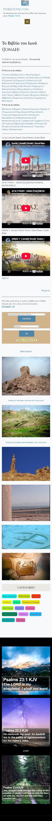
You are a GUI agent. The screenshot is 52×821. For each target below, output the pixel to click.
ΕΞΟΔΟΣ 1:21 (8, 306)
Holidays (23, 614)
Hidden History (9, 614)
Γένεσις (6, 74)
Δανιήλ (34, 92)
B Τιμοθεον (37, 120)
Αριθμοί (35, 74)
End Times (8, 608)
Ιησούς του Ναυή (26, 77)
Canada (36, 596)
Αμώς (10, 94)
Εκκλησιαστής (9, 89)
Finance (19, 608)
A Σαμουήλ (7, 80)
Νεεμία (6, 86)
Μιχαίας (34, 94)
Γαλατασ (6, 114)
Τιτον (46, 120)
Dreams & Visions (31, 602)
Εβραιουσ (19, 123)
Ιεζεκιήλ (25, 92)
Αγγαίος (29, 97)
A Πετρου (39, 123)
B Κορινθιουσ (35, 111)
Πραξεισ (45, 109)
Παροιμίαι (38, 86)
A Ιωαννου (15, 126)
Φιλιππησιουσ (31, 114)
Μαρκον (17, 109)
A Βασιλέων (33, 80)
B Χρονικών (32, 83)
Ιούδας (5, 129)
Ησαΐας (38, 89)
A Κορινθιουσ (21, 111)
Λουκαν (26, 109)
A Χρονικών (19, 83)
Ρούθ (46, 77)
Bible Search (26, 351)
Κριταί (39, 77)
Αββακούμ (7, 97)
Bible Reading (9, 596)
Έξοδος (15, 74)
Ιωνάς (26, 94)
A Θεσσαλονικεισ (24, 117)
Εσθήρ (14, 86)
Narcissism (36, 614)
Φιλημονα (8, 123)
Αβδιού (18, 94)
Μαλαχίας (7, 100)
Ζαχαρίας (40, 97)
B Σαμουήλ (19, 80)
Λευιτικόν (25, 74)
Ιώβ (20, 86)
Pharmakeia (8, 620)
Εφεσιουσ (18, 114)
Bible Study (24, 596)
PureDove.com (16, 9)
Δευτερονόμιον (9, 77)
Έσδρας (43, 83)
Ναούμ (44, 94)
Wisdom (20, 620)
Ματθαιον (7, 109)
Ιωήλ (4, 94)
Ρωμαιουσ (8, 111)
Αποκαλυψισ (16, 129)
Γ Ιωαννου (38, 126)
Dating (17, 602)
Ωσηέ (42, 92)
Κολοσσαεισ (8, 117)
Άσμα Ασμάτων (25, 89)
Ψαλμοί (27, 86)
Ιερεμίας (6, 92)
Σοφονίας (18, 97)
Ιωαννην (35, 109)
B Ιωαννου (27, 126)
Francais (30, 608)
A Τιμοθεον (24, 120)
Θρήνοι (15, 92)
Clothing (6, 602)
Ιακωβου (29, 123)
